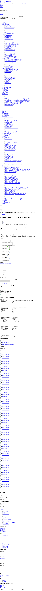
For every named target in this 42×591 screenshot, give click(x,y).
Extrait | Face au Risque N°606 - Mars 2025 (12, 179)
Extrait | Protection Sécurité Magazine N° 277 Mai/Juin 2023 (14, 197)
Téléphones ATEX (8, 38)
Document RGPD (5, 547)
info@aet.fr (2, 571)
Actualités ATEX (5, 94)
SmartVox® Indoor (5, 88)
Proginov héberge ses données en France (11, 132)
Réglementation (5, 110)
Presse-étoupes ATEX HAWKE (10, 53)
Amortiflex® (7, 144)
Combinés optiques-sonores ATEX (10, 46)
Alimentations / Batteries (8, 67)
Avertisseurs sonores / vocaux (9, 28)
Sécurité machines (7, 159)
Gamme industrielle (5, 24)
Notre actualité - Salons (6, 137)
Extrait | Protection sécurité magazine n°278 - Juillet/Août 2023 (15, 194)
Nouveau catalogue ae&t (8, 153)
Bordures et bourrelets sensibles (10, 78)
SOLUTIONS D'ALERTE (6, 87)
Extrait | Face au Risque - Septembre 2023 (11, 190)
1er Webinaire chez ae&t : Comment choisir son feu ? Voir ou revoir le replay (17, 101)
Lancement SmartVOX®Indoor (10, 146)
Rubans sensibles (7, 76)
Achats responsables (8, 127)
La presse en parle (5, 166)
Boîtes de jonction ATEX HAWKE (10, 57)
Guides (3, 109)
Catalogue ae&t (4, 107)
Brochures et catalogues (6, 108)
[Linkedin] (4, 221)
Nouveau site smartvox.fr (9, 157)
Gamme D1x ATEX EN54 (9, 97)
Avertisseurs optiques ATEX (9, 42)
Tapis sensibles (7, 82)
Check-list (4, 112)
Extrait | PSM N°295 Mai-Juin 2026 (10, 172)
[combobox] (17, 3)
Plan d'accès (2, 558)
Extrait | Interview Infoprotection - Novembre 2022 (13, 199)
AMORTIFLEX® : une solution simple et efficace (13, 161)
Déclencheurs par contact (6, 74)
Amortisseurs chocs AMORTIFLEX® (11, 70)
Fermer (1, 20)
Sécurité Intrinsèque (8, 48)
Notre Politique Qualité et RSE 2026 (10, 121)
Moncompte (1, 7)
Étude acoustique (5, 92)
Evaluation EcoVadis (8, 119)
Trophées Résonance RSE (9, 125)
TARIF (3, 201)
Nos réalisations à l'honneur (6, 133)
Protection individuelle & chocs (7, 68)
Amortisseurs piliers (8, 72)
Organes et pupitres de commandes (10, 65)
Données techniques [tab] (5, 283)
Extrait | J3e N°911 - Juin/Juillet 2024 (11, 181)
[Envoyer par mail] (3, 223)
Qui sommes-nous (5, 535)
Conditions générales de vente (7, 544)
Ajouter (1, 509)
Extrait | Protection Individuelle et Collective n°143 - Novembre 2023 (16, 188)
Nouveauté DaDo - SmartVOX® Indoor (11, 142)
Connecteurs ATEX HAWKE (9, 55)
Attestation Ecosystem (8, 123)
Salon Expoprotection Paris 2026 (10, 148)
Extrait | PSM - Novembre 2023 (10, 186)
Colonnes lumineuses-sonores (9, 33)
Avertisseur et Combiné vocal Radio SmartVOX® (13, 60)
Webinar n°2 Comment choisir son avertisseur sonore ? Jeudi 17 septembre (17, 99)
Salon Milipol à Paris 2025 (9, 155)
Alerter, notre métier (5, 114)
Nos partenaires (4, 200)
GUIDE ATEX (4, 106)
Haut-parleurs (7, 63)
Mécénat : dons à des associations (10, 130)
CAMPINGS (7, 135)
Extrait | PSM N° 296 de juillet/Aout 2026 (11, 168)
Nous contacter (2, 2)
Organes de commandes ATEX (10, 50)
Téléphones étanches (8, 36)
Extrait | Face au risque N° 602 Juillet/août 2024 (12, 183)
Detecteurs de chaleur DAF (9, 105)
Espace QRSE (4, 116)
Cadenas (6, 86)
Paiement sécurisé (5, 542)
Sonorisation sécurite (5, 58)
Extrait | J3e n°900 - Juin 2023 (9, 192)
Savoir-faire (4, 91)
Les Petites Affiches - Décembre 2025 (11, 175)
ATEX (3, 93)
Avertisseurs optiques (8, 26)
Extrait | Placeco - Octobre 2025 (10, 177)
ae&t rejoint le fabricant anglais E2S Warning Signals (13, 103)
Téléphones (4, 34)
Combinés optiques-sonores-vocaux (10, 31)
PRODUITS (4, 23)
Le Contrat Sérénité (5, 115)
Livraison (4, 543)
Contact (3, 203)
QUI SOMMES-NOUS (6, 113)
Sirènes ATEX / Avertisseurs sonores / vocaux (12, 44)
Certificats (4, 111)
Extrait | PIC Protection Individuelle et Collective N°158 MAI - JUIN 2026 (17, 170)
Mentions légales (5, 546)
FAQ (3, 545)
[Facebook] (4, 222)
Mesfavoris (1, 5)
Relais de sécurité (7, 84)
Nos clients (4, 136)
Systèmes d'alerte (5, 90)
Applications (4, 89)
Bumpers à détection (8, 80)
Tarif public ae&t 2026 (6, 202)
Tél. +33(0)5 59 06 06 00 (4, 570)
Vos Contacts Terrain (5, 165)
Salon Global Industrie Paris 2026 (10, 150)
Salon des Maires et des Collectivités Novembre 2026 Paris (14, 164)
